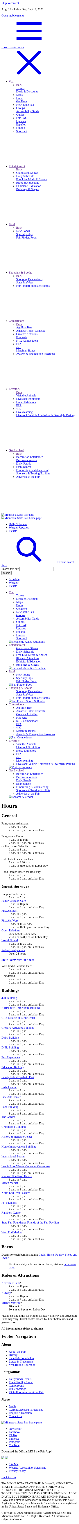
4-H (18, 727)
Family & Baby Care (13, 900)
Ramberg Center (11, 1212)
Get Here (21, 608)
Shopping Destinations (29, 691)
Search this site (10, 568)
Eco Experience (10, 1057)
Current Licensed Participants (26, 1409)
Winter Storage (17, 1388)
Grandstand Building (13, 1126)
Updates (21, 628)
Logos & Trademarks (21, 1361)
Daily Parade (23, 780)
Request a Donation (20, 1412)
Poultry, (60, 1254)
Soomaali (21, 638)
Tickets (13, 530)
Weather (13, 582)
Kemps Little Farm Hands (16, 1176)
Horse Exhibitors (26, 750)
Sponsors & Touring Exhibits (33, 790)
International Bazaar (13, 1156)
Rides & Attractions (27, 658)
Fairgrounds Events (20, 1379)
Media (12, 1406)
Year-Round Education (22, 1364)
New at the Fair (25, 611)
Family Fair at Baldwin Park (17, 1077)
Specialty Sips (24, 678)
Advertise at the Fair (28, 793)
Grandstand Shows (27, 648)
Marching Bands (25, 730)
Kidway (6, 1292)
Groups (20, 615)
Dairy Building (10, 1037)
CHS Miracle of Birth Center (18, 1017)
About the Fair (17, 1351)
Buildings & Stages (27, 664)
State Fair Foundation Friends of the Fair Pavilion (30, 1222)
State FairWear (24, 694)
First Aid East (9, 910)
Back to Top (8, 1477)
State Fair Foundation (21, 1358)
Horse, (51, 1254)
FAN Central (9, 1087)
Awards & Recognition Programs (35, 734)
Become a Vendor (26, 777)
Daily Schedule (18, 524)
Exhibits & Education (28, 661)
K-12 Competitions (27, 720)
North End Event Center (15, 1192)
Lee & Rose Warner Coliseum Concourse (25, 1166)
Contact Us (15, 1416)
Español (21, 631)
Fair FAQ (21, 625)
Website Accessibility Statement (27, 1467)
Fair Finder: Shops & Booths (33, 697)
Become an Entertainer (29, 773)
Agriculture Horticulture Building (20, 1007)
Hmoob (20, 635)
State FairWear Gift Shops (17, 959)
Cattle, (43, 1254)
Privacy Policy (17, 1470)
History (13, 1355)
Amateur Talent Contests (30, 711)
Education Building (12, 1067)
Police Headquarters (13, 950)
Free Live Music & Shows (31, 654)
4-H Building (9, 997)
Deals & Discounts (27, 598)
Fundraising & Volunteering (32, 787)
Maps (19, 602)
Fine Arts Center (11, 1097)
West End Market (11, 1232)
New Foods (23, 674)
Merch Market (9, 1182)
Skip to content (10, 3)
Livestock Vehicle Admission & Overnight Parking (45, 763)
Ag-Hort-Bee (24, 707)
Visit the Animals (26, 744)
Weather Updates (19, 527)
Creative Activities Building (17, 1027)
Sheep (69, 1254)
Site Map (14, 1464)
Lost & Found (9, 940)
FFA (18, 724)
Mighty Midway (10, 1302)
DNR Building (10, 1047)
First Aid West (9, 920)
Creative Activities (26, 714)
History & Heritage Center (16, 1136)
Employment (23, 783)
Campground (16, 1385)
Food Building (9, 1106)
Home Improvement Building (18, 1146)
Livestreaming (24, 760)
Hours (19, 605)
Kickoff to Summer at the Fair (26, 1392)
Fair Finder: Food (26, 681)
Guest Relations (10, 930)
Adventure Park (10, 1283)
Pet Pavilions (9, 1202)
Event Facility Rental (21, 1382)
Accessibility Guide (27, 618)
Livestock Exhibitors (28, 747)
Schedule (14, 579)
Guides (20, 621)
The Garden (8, 1116)
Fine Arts (21, 717)
